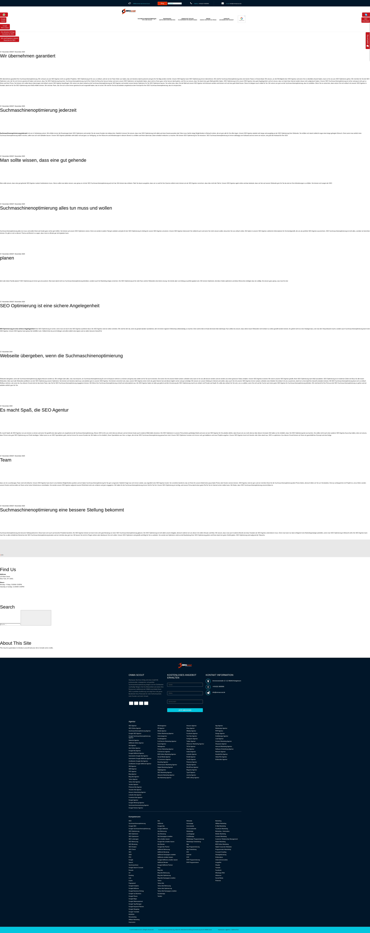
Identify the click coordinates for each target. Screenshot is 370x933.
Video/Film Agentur (221, 757)
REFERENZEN (167, 19)
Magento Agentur (191, 770)
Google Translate (134, 912)
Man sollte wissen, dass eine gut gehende (43, 160)
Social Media (219, 878)
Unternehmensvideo (221, 860)
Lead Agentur (219, 738)
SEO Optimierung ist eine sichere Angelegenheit (49, 305)
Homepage (189, 823)
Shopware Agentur (221, 744)
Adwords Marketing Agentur (166, 775)
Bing (159, 867)
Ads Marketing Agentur (164, 777)
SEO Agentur (133, 725)
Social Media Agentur (164, 757)
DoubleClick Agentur (221, 754)
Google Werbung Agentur (136, 802)
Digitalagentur (162, 770)
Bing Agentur (132, 774)
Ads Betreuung (162, 831)
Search (131, 862)
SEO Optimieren (134, 836)
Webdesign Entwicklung (193, 841)
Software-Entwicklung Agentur (224, 749)
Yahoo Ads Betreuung (164, 886)
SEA (130, 852)
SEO (130, 821)
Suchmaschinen (133, 865)
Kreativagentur (162, 738)
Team (5, 459)
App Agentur (219, 725)
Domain (131, 870)
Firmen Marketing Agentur (165, 749)
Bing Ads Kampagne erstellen (166, 878)
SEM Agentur (133, 769)
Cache (131, 880)
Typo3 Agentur (190, 772)
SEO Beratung (133, 844)
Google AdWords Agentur (136, 753)
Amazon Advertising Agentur (137, 792)
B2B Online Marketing (222, 844)
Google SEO (132, 826)
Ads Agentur (132, 745)
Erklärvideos (219, 857)
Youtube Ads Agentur (135, 789)
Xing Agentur (190, 749)
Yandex (160, 896)
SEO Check (132, 849)
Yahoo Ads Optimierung (165, 888)
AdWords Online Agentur (136, 743)
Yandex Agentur (133, 784)
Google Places (133, 896)
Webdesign (189, 831)
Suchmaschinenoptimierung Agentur (140, 731)
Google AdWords (163, 828)
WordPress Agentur (192, 767)
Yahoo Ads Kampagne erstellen (167, 891)
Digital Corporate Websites (223, 847)
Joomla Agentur (191, 775)
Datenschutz (235, 929)
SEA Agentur (132, 766)
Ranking (131, 875)
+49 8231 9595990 (204, 3)
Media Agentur (162, 731)
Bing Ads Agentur (134, 776)
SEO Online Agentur (135, 728)
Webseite (189, 821)
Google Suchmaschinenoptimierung (139, 828)
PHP (187, 857)
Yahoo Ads (161, 883)
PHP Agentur (219, 731)
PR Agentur (161, 728)
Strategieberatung (220, 854)
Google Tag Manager (135, 904)
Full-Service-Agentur (164, 751)
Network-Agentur (220, 751)
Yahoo (159, 880)
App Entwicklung (191, 849)
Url (129, 873)
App (187, 844)
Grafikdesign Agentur (221, 736)
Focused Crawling (220, 852)
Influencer (218, 875)
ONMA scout (208, 929)
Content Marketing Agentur (223, 741)
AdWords (160, 823)
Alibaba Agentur (191, 731)
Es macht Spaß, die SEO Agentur (34, 410)
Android (188, 854)
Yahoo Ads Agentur (134, 782)
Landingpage (190, 834)
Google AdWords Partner (165, 865)
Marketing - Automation (222, 831)
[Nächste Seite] (17, 555)
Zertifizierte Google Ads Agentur (138, 761)
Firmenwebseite (191, 828)
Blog (162, 3)
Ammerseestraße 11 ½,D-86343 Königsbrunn (226, 681)
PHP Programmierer (192, 862)
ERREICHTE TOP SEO (187, 19)
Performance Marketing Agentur (167, 764)
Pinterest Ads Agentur (135, 787)
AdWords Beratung (163, 852)
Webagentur (161, 746)
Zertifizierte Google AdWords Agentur (140, 763)
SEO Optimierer (133, 834)
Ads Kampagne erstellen (165, 836)
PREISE (208, 19)
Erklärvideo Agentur (221, 759)
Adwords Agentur (134, 740)
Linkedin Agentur (191, 754)
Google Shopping (134, 909)
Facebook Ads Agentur (135, 797)
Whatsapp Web (220, 873)
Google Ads (161, 826)
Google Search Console (136, 867)
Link (130, 878)
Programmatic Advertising (223, 849)
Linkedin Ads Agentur (135, 795)
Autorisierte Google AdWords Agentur (140, 758)
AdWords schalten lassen (165, 857)
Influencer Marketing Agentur (195, 744)
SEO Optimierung (134, 831)
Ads (159, 821)
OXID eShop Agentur (192, 777)
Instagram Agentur (192, 738)
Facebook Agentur (192, 733)
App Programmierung (193, 847)
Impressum (221, 929)
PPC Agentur (132, 771)
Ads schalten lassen (164, 839)
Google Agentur (133, 800)
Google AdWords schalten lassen (168, 860)
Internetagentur (162, 736)
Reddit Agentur (191, 757)
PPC (130, 857)
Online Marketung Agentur (166, 733)
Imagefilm (218, 862)
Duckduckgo (161, 893)
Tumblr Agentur (191, 759)
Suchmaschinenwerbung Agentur (139, 805)
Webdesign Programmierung (195, 839)
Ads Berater (161, 844)
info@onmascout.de (235, 3)
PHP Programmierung (193, 860)
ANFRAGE (226, 19)
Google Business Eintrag (136, 891)
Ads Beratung (162, 834)
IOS (187, 852)
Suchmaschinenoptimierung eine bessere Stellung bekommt (62, 509)
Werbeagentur (162, 725)
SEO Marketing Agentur (165, 772)
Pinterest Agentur (191, 762)
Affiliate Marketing (134, 919)
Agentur (228, 929)
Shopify (217, 865)
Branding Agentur (163, 762)
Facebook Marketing (221, 828)
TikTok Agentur (190, 746)
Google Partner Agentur (136, 808)
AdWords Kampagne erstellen (167, 854)
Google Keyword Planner (136, 906)
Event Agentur (162, 744)
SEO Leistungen (134, 839)
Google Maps (133, 899)
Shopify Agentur (191, 764)
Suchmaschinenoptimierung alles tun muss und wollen (56, 208)
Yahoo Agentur (133, 779)
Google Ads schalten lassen (166, 841)
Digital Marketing (220, 841)
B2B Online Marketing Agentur (167, 754)
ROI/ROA (131, 914)
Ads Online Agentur (134, 748)
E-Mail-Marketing (220, 826)
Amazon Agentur (191, 725)
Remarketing (132, 917)
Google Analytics (134, 886)
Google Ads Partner (163, 847)
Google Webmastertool (136, 901)
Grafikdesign (190, 836)
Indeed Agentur (191, 751)
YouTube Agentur (191, 736)
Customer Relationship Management (226, 839)
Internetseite (190, 826)
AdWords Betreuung (164, 849)
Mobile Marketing (220, 834)
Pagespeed (132, 883)
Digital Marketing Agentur (165, 767)
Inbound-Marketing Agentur (223, 746)
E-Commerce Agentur (164, 759)
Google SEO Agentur (135, 733)
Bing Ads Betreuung (164, 873)
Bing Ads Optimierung (164, 875)
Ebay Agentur (190, 728)
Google (131, 860)
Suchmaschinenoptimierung (137, 823)
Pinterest (218, 880)
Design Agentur (220, 733)
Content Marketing (221, 836)
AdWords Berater (163, 862)
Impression (132, 922)
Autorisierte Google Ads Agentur (138, 756)
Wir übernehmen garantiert (27, 55)
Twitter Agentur (191, 741)
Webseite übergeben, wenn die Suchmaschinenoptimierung (61, 355)
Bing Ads (160, 870)
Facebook (218, 870)
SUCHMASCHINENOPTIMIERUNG (147, 19)
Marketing (218, 821)
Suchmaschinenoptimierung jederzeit (38, 110)
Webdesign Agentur (221, 728)
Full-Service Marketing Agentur (167, 741)
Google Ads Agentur (135, 750)
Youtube (217, 867)
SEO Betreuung (133, 841)
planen (7, 257)
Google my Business (135, 893)
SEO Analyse (133, 847)
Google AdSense (134, 888)
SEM (130, 854)
